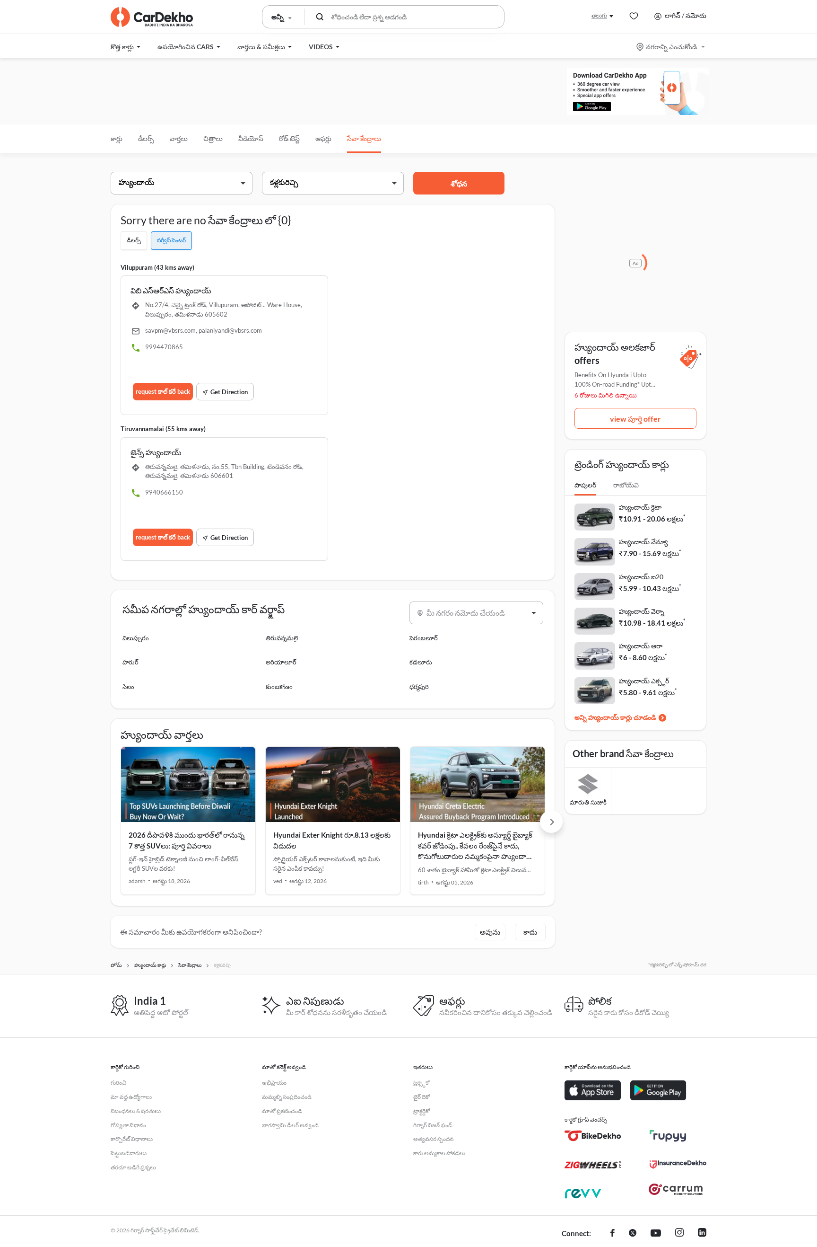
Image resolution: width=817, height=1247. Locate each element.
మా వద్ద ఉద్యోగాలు (131, 1096)
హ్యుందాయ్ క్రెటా (640, 507)
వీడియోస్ (250, 138)
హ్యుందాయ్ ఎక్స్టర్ (644, 681)
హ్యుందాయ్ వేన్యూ (643, 542)
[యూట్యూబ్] (656, 1234)
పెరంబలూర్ (423, 638)
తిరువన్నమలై (282, 638)
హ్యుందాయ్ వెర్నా (641, 611)
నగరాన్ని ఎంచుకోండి (671, 47)
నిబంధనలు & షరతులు (136, 1110)
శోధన (459, 183)
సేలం (128, 686)
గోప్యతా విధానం (128, 1125)
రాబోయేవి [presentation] (626, 485)
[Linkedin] (702, 1234)
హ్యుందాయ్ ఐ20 (641, 577)
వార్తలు (179, 138)
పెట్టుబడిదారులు (129, 1153)
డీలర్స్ (146, 138)
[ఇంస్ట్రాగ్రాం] (679, 1234)
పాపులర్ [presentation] (585, 485)
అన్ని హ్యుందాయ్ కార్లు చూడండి (615, 717)
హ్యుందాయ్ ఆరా (640, 646)
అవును (490, 932)
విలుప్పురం (135, 638)
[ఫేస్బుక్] (612, 1234)
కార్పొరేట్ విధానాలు (132, 1138)
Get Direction (229, 392)
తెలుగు (599, 15)
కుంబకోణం (279, 686)
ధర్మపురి (419, 686)
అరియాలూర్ (281, 662)
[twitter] (632, 1234)
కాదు (530, 932)
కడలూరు (420, 662)
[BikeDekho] (593, 1136)
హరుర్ (130, 662)
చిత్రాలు (213, 138)
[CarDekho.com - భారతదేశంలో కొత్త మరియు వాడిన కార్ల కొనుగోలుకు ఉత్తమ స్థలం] (152, 17)
